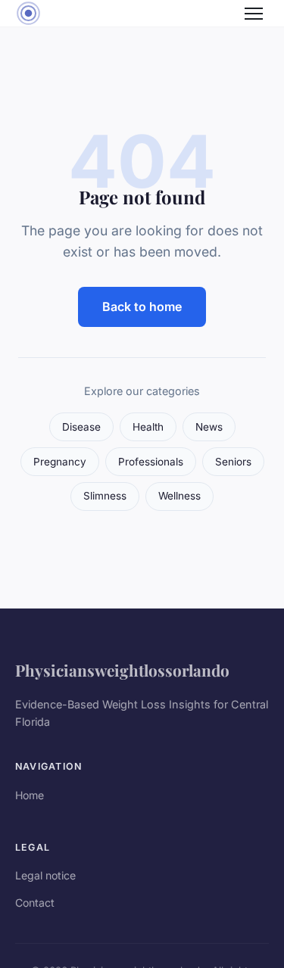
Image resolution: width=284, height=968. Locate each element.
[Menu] (254, 14)
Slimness (104, 496)
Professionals (150, 462)
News (209, 427)
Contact (35, 902)
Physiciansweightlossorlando (122, 669)
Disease (81, 427)
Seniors (233, 462)
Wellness (179, 496)
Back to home (142, 306)
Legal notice (45, 875)
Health (148, 427)
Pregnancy (59, 462)
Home (29, 795)
